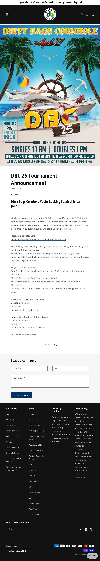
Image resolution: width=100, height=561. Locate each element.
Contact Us (11, 425)
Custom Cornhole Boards (13, 460)
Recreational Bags (37, 445)
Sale (31, 487)
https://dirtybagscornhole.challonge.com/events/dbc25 (38, 239)
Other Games (34, 492)
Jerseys (32, 476)
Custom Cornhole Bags (36, 437)
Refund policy (12, 436)
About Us (10, 420)
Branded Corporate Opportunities (14, 468)
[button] (7, 14)
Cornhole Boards (13, 447)
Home (31, 414)
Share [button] (16, 195)
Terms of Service (13, 431)
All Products (34, 420)
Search (9, 414)
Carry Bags (34, 481)
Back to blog (51, 344)
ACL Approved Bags (37, 431)
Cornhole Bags (12, 453)
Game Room (34, 503)
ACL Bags (10, 442)
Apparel (32, 470)
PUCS (31, 465)
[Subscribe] (47, 529)
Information (34, 514)
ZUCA (31, 498)
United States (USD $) (18, 551)
